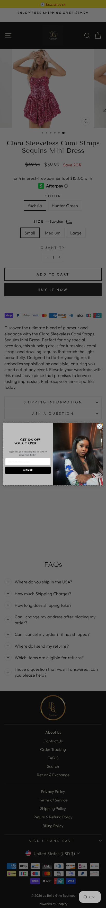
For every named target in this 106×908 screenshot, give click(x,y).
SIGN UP (27, 470)
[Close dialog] (99, 426)
